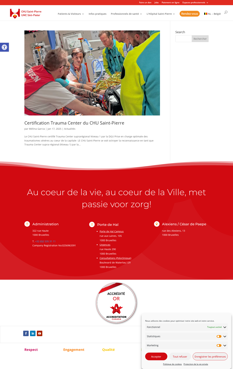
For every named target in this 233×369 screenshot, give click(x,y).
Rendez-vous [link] (189, 14)
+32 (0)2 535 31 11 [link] (45, 241)
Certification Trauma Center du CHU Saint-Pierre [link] (74, 123)
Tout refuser (180, 356)
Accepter (156, 356)
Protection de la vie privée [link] (196, 364)
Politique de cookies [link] (172, 364)
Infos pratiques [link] (97, 14)
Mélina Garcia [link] (37, 128)
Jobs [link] (157, 3)
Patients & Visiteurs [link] (69, 14)
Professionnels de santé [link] (125, 14)
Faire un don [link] (145, 3)
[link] (4, 47)
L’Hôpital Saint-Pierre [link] (159, 14)
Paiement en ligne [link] (170, 3)
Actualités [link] (69, 128)
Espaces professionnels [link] (194, 3)
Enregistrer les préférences (210, 356)
